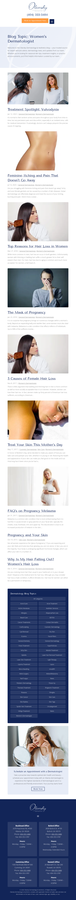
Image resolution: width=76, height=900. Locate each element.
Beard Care (24, 618)
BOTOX (52, 618)
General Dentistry (24, 641)
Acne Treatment (52, 604)
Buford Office (53, 826)
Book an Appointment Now (35, 21)
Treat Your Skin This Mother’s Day (35, 445)
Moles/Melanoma (52, 674)
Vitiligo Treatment (24, 711)
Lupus (52, 664)
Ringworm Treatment (52, 688)
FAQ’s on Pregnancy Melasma (32, 511)
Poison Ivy (52, 683)
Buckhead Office (22, 826)
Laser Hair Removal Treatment (52, 655)
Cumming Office (22, 862)
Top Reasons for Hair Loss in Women (38, 246)
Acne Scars (24, 604)
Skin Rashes (24, 702)
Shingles (52, 692)
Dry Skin (52, 632)
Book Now (38, 789)
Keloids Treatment (52, 650)
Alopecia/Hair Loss (52, 613)
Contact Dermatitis (52, 622)
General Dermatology (27, 114)
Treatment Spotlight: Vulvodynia (33, 109)
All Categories (38, 599)
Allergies (24, 613)
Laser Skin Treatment (24, 660)
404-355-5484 (25, 834)
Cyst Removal (24, 632)
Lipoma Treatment (24, 664)
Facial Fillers (52, 636)
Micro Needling (24, 669)
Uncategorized (52, 706)
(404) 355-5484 (37, 15)
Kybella (24, 655)
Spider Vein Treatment (24, 706)
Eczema (24, 636)
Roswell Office (54, 862)
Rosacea (24, 692)
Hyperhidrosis (52, 646)
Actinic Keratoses (24, 608)
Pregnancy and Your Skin (28, 535)
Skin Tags (52, 702)
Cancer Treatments (24, 622)
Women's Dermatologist (45, 114)
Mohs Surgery (23, 674)
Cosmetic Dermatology (28, 449)
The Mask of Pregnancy (27, 312)
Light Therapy (52, 660)
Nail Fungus (24, 678)
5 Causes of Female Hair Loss (32, 378)
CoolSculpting (24, 627)
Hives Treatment (24, 646)
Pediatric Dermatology (24, 683)
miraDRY (52, 669)
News (52, 678)
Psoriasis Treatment (24, 688)
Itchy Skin (24, 650)
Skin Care (41, 449)
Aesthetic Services (52, 608)
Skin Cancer (24, 697)
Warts (52, 711)
